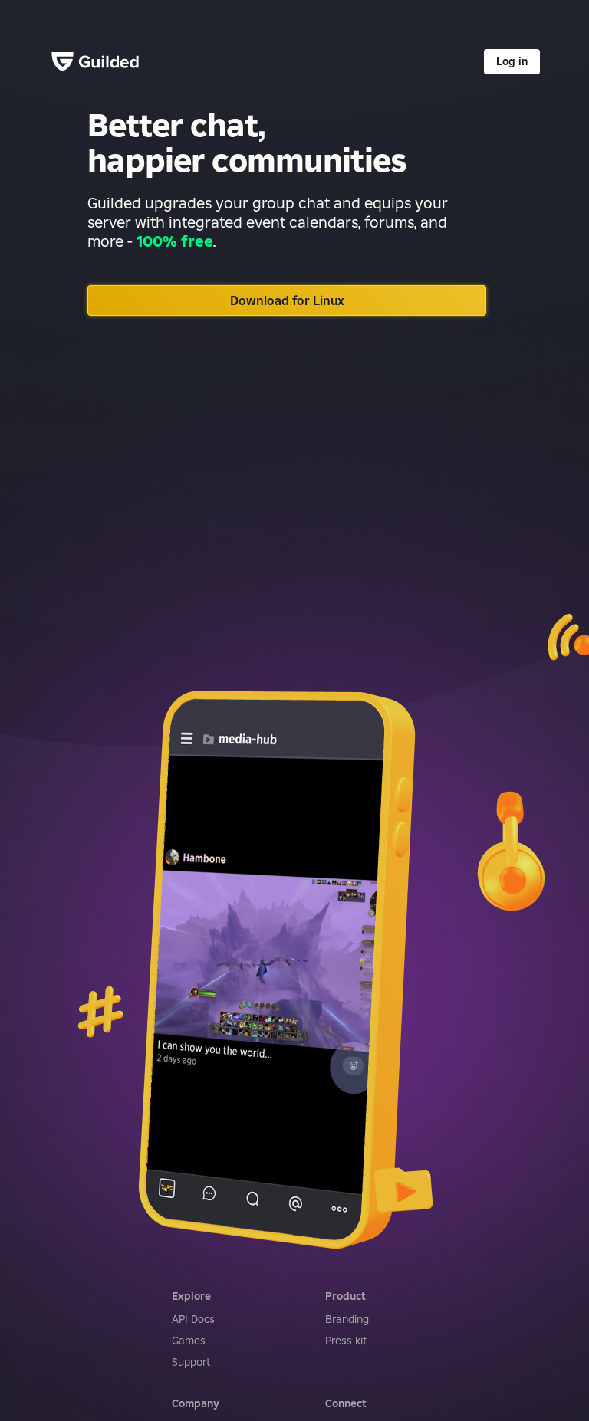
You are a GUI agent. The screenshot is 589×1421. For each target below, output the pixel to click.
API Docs (193, 1319)
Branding (347, 1319)
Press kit (346, 1340)
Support (191, 1362)
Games (189, 1340)
